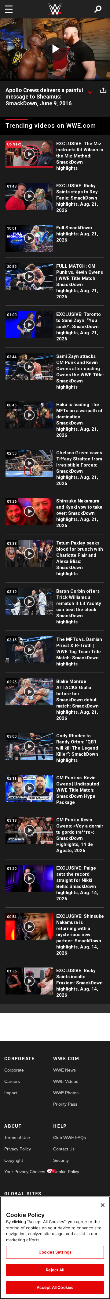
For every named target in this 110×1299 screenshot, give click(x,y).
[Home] (55, 9)
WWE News (64, 1070)
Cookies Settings (55, 1252)
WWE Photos (65, 1092)
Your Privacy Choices (16, 1171)
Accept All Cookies (55, 1287)
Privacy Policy (16, 1148)
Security (61, 1160)
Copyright (13, 1160)
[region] (55, 1247)
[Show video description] (90, 90)
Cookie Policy (65, 1171)
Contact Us (64, 1148)
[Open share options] (103, 90)
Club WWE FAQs (65, 1137)
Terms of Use (16, 1137)
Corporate (14, 1070)
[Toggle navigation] (9, 9)
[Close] (102, 1205)
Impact (10, 1092)
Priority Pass (65, 1104)
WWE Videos (65, 1081)
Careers (12, 1081)
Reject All (55, 1269)
